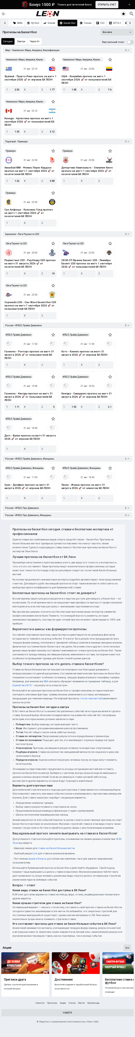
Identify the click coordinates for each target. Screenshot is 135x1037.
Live (35, 853)
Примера (10, 151)
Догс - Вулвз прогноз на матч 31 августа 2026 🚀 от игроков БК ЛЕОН (30, 437)
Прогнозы (52, 1003)
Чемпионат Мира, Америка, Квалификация (26, 59)
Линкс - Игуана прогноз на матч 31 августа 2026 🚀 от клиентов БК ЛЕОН (85, 486)
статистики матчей (90, 698)
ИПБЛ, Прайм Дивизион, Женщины (24, 468)
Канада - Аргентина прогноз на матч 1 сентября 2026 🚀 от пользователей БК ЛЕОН (29, 121)
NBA (46, 681)
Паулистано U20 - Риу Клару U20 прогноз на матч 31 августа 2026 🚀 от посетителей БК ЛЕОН (30, 263)
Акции (63, 1003)
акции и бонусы (37, 858)
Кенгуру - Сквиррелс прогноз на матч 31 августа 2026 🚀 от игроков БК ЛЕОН (86, 395)
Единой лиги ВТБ (22, 685)
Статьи (72, 1003)
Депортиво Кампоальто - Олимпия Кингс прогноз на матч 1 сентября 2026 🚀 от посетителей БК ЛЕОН (87, 171)
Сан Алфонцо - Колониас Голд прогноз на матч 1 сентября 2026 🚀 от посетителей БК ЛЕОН (28, 213)
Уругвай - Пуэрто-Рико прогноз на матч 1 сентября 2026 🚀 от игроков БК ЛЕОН (30, 78)
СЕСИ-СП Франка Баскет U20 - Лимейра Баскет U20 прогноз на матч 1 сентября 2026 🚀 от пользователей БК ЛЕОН (86, 263)
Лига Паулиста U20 (16, 243)
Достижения (63, 979)
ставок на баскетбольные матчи (56, 848)
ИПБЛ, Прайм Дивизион (18, 334)
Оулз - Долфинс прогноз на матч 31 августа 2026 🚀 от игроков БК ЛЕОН (27, 486)
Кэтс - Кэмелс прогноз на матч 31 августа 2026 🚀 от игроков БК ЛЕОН (84, 353)
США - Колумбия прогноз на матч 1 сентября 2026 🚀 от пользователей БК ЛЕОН (86, 79)
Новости (40, 1003)
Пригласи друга (15, 979)
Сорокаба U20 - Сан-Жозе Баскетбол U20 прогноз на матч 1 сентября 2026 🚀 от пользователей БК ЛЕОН (30, 305)
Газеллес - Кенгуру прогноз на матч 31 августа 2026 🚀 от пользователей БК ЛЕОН (28, 397)
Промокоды (93, 1003)
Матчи (81, 1003)
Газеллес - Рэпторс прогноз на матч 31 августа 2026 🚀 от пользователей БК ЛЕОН (29, 355)
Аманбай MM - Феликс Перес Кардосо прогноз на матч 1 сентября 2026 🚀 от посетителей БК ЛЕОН (29, 171)
